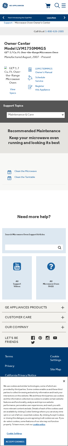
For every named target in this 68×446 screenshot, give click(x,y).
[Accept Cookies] (64, 381)
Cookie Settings (14, 433)
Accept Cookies (15, 441)
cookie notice (39, 424)
